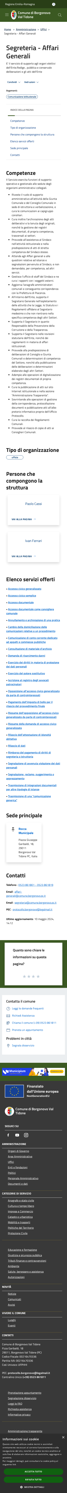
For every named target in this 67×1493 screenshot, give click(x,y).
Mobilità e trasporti (19, 1222)
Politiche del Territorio (21, 1228)
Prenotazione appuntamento (24, 1393)
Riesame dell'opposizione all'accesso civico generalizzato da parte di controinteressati (32, 715)
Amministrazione (26, 29)
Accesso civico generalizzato (24, 589)
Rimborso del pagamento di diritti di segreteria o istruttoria (28, 754)
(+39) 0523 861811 (34, 1377)
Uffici (43, 29)
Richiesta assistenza (20, 1409)
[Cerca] (60, 15)
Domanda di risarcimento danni (26, 656)
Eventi (11, 1325)
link (14, 1464)
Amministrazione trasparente (25, 1431)
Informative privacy (19, 1414)
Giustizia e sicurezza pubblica (25, 1255)
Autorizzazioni (16, 1277)
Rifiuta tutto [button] (33, 1479)
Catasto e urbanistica (20, 1217)
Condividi (12, 82)
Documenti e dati (18, 1184)
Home (7, 29)
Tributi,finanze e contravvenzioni (27, 1261)
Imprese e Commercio (20, 1211)
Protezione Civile (17, 1233)
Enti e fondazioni (17, 1167)
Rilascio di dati (16, 746)
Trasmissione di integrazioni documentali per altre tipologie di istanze (31, 787)
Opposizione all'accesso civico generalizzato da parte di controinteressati (33, 693)
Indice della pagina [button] (22, 110)
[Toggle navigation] (7, 15)
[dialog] (33, 1463)
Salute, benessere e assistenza (26, 1272)
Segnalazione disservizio (22, 1398)
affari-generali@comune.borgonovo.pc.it (26, 894)
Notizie (12, 1294)
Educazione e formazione (22, 1250)
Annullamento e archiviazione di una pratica (34, 620)
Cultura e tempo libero (21, 1206)
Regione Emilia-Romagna (20, 4)
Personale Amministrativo (23, 1178)
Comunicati (14, 1299)
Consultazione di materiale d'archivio (30, 649)
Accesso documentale (21, 602)
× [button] (63, 1437)
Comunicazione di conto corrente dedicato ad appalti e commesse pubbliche (31, 640)
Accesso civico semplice (22, 595)
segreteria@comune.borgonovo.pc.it (36, 903)
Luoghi (12, 1320)
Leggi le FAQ (15, 1404)
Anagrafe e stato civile (21, 1200)
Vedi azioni (30, 82)
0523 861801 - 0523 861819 (35, 885)
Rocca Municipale (26, 831)
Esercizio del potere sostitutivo (26, 673)
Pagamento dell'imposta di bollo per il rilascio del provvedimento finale (29, 704)
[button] (33, 1487)
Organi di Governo (18, 1151)
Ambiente (13, 1266)
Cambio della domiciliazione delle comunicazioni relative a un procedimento (30, 629)
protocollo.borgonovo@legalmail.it (32, 909)
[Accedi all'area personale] (53, 4)
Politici (12, 1173)
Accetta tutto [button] (33, 1471)
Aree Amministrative (20, 1156)
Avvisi (11, 1305)
